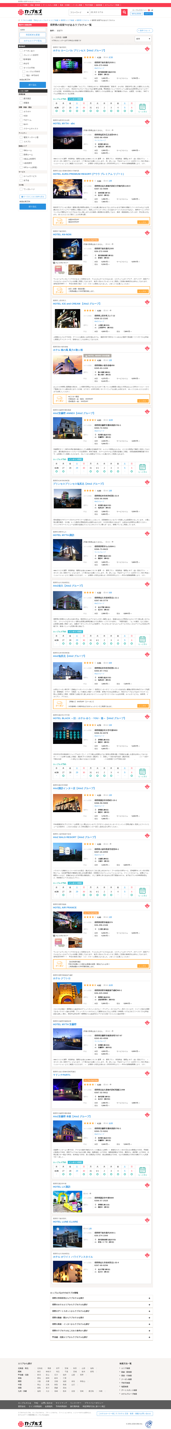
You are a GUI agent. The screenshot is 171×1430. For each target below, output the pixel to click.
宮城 (66, 1368)
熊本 (64, 1391)
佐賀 (73, 1391)
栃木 (83, 1372)
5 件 (110, 725)
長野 (81, 1375)
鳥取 (56, 1385)
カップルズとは (24, 1403)
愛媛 (56, 1388)
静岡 (47, 1378)
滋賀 (64, 1381)
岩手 (58, 1368)
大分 (47, 1391)
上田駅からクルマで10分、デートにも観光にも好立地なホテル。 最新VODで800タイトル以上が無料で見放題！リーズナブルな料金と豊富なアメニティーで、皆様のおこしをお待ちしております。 (101, 338)
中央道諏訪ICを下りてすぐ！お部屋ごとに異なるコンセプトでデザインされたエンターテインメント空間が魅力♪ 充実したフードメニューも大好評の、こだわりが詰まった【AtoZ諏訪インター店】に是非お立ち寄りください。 (101, 825)
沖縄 (100, 1391)
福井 (64, 1375)
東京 (39, 1372)
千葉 (66, 1372)
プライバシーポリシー (94, 1403)
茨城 (75, 1372)
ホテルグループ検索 (112, 5)
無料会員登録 (136, 14)
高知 (64, 1388)
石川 (56, 1375)
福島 (92, 1368)
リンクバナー (75, 1403)
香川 (47, 1388)
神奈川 (48, 1372)
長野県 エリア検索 (67, 20)
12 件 (111, 1123)
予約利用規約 (61, 1406)
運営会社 (22, 1406)
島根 (64, 1385)
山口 (73, 1385)
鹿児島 (91, 1391)
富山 (47, 1375)
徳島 (39, 1388)
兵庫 (47, 1381)
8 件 (110, 663)
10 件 (111, 420)
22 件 (111, 985)
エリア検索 (24, 5)
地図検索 (99, 5)
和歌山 (82, 1381)
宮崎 (81, 1391)
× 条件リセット (144, 31)
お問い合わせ (47, 1403)
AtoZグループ (99, 68)
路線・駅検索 (35, 5)
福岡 (39, 1391)
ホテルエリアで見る (33, 41)
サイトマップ (61, 1403)
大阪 (39, 1381)
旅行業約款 (74, 1406)
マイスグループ (100, 140)
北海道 (39, 1368)
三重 (64, 1378)
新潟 (39, 1375)
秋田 (75, 1368)
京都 (56, 1381)
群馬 (92, 1372)
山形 (83, 1368)
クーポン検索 (77, 5)
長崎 (56, 1391)
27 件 (111, 57)
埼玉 (58, 1372)
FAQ (36, 1403)
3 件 (110, 360)
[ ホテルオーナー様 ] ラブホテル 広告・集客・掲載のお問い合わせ (125, 1414)
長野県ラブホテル (82, 20)
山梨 (73, 1375)
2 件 (110, 181)
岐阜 (56, 1378)
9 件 (110, 592)
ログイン (148, 14)
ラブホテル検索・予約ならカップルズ (34, 20)
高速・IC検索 (65, 5)
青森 (49, 1368)
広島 (47, 1385)
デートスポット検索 (50, 5)
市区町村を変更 (33, 35)
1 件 (90, 1228)
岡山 (39, 1385)
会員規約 (49, 1406)
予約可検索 (89, 5)
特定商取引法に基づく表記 (94, 1406)
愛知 (39, 1378)
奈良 (73, 1381)
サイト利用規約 (35, 1406)
